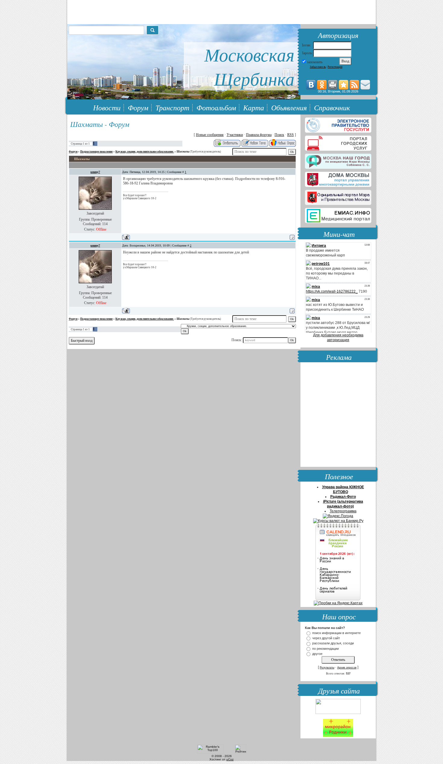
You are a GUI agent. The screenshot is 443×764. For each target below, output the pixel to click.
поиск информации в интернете (336, 633)
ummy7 (95, 172)
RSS (290, 135)
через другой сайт (326, 638)
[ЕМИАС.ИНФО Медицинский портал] (338, 214)
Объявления (289, 107)
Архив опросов (347, 667)
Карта (253, 107)
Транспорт (172, 107)
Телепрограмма (343, 511)
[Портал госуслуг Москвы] (338, 142)
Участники (235, 135)
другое (317, 654)
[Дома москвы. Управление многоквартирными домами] (338, 178)
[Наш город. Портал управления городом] (338, 160)
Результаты (327, 667)
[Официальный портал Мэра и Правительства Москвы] (338, 196)
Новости (107, 107)
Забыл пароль (318, 66)
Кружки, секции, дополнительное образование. (144, 151)
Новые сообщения (210, 135)
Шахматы (183, 151)
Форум (138, 107)
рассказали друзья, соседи (333, 643)
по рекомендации (325, 648)
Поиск (279, 135)
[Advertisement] (338, 415)
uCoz (230, 759)
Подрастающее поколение (96, 151)
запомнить (314, 62)
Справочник (332, 107)
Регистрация (335, 66)
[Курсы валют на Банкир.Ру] (338, 521)
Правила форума (259, 135)
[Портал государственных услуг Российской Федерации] (338, 124)
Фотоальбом (216, 107)
